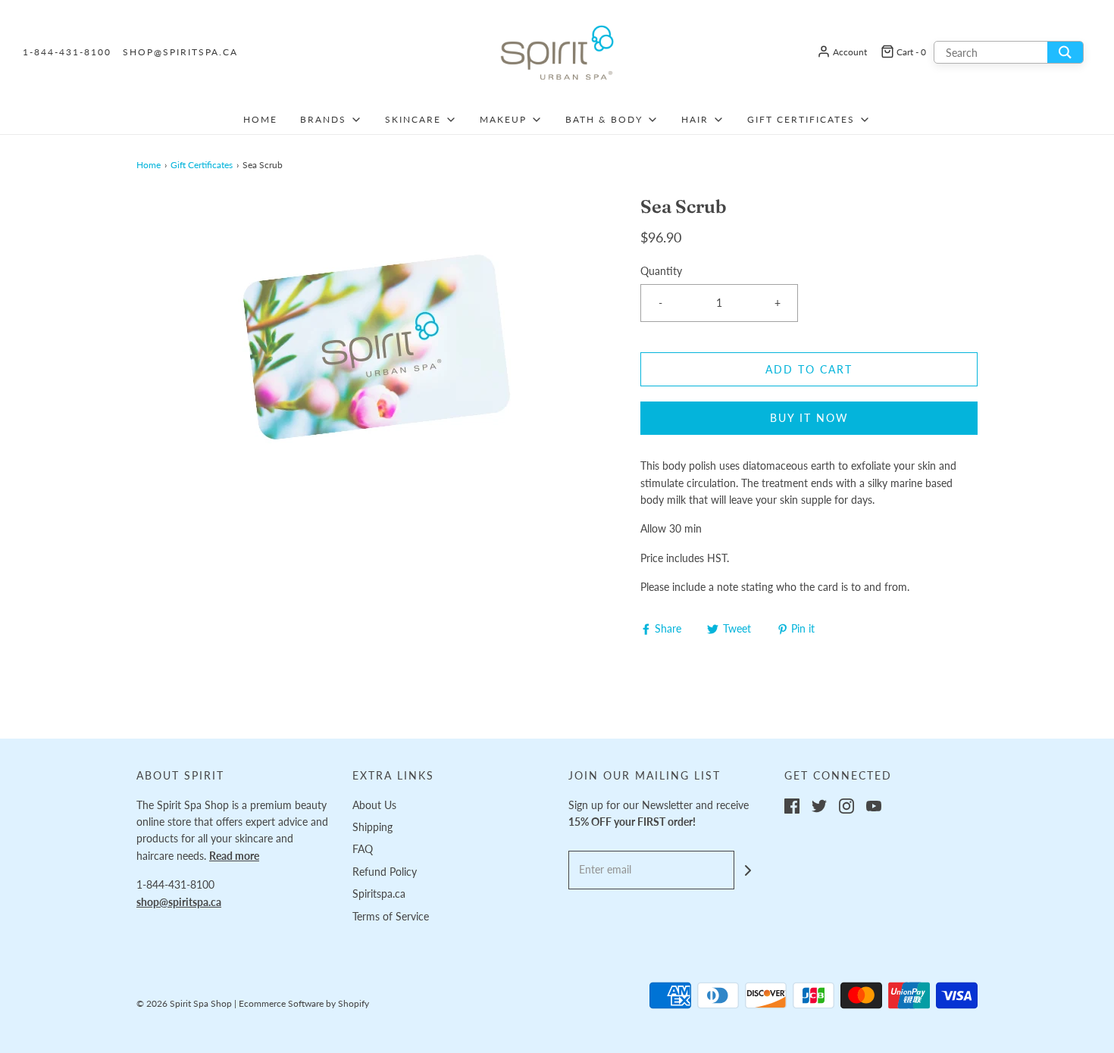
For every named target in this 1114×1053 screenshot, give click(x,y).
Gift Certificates (202, 164)
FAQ (362, 848)
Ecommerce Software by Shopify (304, 1003)
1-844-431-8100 (67, 52)
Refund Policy (384, 871)
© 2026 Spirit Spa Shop (184, 1003)
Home (260, 119)
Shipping (372, 826)
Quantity (661, 270)
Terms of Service (390, 916)
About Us (374, 804)
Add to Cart (809, 369)
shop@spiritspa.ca (180, 52)
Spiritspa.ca (378, 893)
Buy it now (809, 417)
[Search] (1065, 52)
